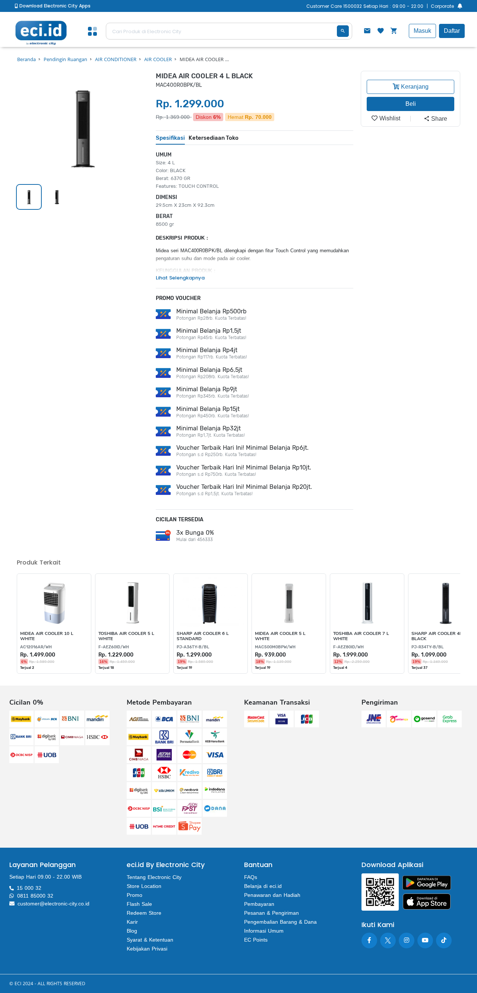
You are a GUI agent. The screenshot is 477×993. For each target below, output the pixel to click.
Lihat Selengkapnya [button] (180, 277)
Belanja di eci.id (263, 886)
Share (438, 119)
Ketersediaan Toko (213, 138)
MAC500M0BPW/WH (275, 647)
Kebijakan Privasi (147, 949)
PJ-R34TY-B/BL (427, 647)
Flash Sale (139, 904)
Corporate (442, 6)
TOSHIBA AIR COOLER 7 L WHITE (361, 636)
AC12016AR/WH (36, 647)
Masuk (422, 31)
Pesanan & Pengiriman (271, 913)
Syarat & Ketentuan (150, 940)
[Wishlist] (380, 31)
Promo (134, 895)
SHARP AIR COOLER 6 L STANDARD (203, 636)
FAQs (250, 877)
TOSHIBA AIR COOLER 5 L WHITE (126, 636)
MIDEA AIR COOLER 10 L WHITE (46, 636)
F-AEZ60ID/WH (113, 647)
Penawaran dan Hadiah (272, 895)
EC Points (256, 940)
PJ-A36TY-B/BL (193, 647)
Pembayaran (259, 904)
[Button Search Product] (343, 31)
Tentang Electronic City (154, 877)
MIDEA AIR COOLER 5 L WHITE (280, 636)
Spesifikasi (170, 138)
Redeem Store (144, 913)
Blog (132, 931)
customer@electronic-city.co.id (53, 904)
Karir (132, 922)
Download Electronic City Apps (54, 6)
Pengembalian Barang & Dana (280, 922)
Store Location (144, 886)
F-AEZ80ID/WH (348, 647)
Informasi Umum (264, 931)
